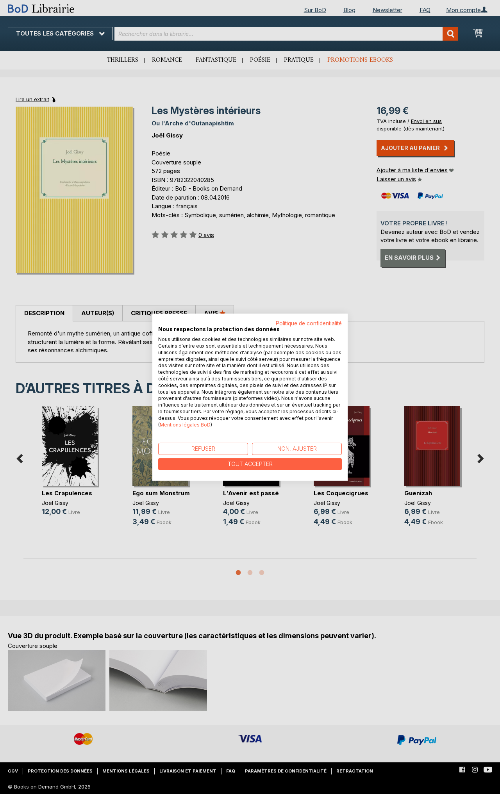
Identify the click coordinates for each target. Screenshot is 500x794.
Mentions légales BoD (185, 424)
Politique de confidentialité (309, 323)
